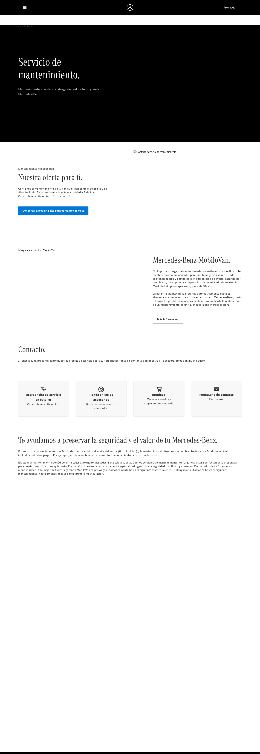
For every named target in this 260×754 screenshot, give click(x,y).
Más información (168, 319)
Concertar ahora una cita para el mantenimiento (53, 210)
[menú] (24, 7)
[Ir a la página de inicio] (130, 7)
